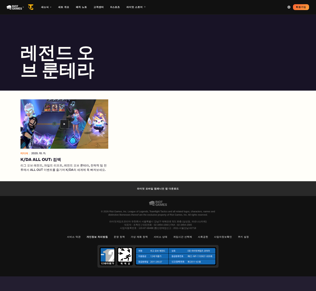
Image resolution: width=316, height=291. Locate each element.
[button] (64, 135)
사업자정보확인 (223, 236)
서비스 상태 (161, 236)
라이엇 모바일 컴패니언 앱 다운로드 (158, 188)
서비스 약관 (74, 236)
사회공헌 (203, 236)
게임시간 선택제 (182, 236)
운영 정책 (119, 236)
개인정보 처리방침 (97, 236)
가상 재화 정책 (139, 236)
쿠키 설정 (243, 236)
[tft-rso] (31, 7)
